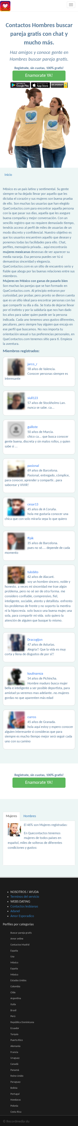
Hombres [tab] (29, 816)
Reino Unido (16, 1076)
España (14, 950)
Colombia (15, 986)
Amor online (16, 938)
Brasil (13, 1010)
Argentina (15, 998)
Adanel (15, 911)
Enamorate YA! (39, 75)
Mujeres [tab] (11, 816)
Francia (14, 1052)
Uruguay (15, 1058)
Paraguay (15, 1082)
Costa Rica (15, 1112)
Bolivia (13, 1088)
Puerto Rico (16, 1040)
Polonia (14, 1106)
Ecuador (14, 1028)
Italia (13, 1004)
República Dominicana (22, 1022)
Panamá (14, 1070)
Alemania (15, 1046)
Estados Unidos (18, 980)
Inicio (8, 175)
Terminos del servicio (24, 897)
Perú (12, 1016)
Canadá (14, 1064)
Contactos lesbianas (24, 906)
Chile (13, 992)
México (14, 962)
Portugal (15, 1094)
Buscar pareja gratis (21, 933)
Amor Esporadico (22, 916)
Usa (12, 956)
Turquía (14, 1034)
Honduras (15, 1100)
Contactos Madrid (19, 944)
